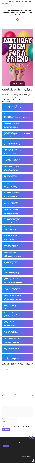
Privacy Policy (24, 456)
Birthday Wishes (24, 1)
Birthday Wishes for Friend (7, 390)
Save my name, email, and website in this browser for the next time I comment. (18, 426)
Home (10, 1)
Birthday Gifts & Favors (13, 4)
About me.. (30, 1)
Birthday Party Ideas (16, 1)
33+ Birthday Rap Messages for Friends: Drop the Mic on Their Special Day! (26, 396)
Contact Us (5, 445)
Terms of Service (29, 456)
